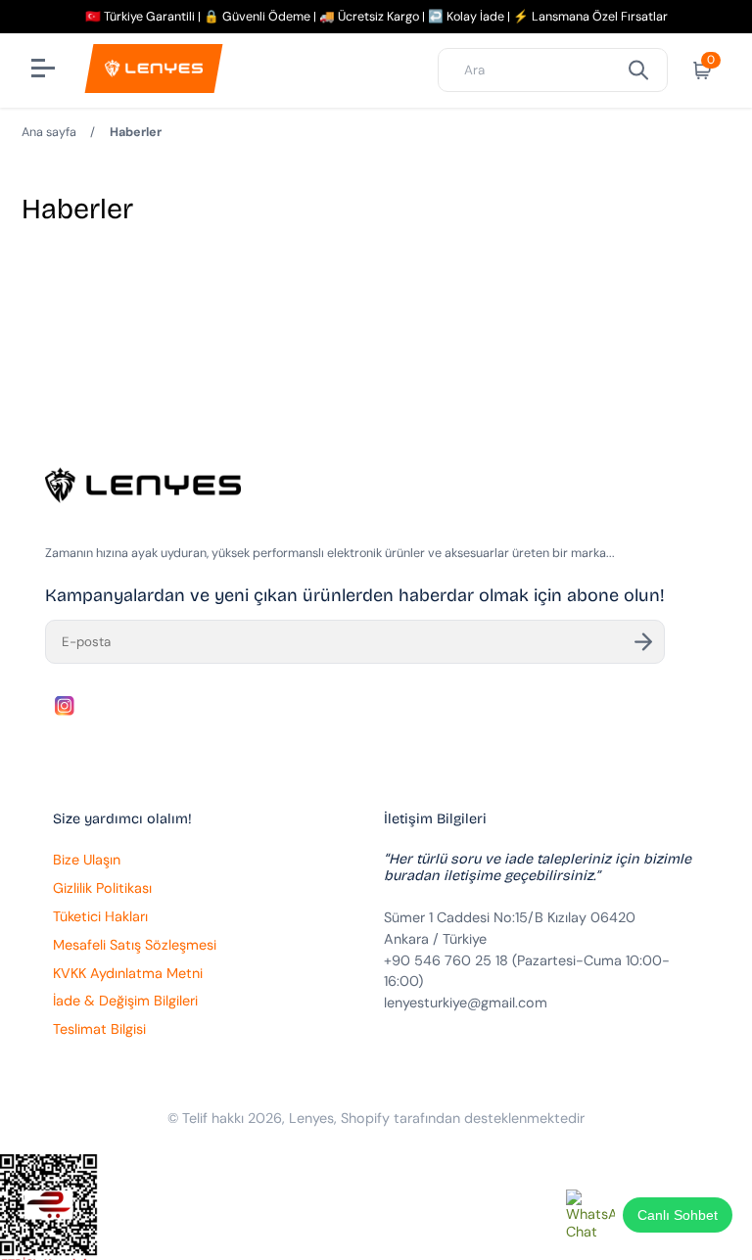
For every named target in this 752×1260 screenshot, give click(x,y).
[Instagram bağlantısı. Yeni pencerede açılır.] (64, 705)
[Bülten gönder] (643, 642)
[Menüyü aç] (46, 70)
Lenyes (311, 1118)
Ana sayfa (49, 132)
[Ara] (638, 70)
